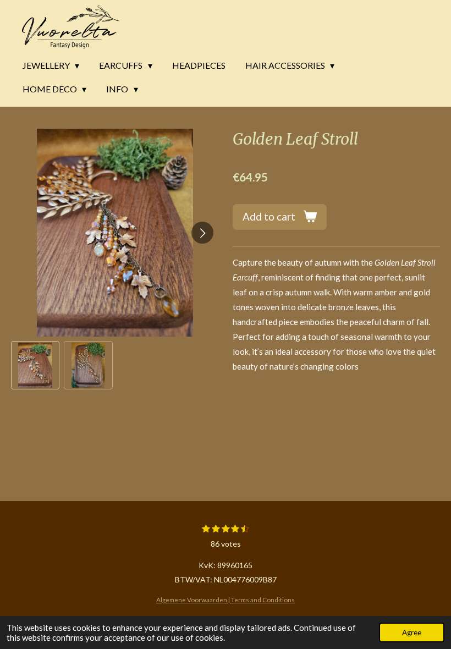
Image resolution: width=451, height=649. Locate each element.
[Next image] (202, 233)
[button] (35, 365)
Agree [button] (411, 632)
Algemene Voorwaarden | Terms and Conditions (225, 599)
